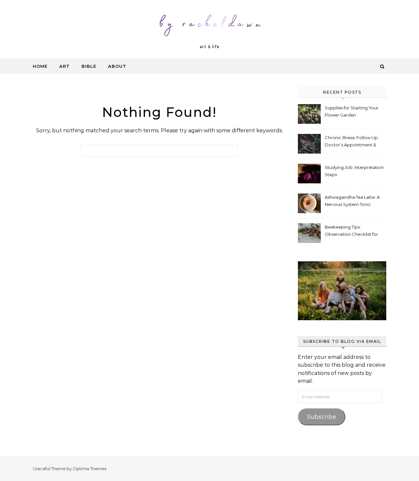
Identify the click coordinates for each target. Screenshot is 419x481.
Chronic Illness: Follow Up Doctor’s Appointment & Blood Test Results (351, 142)
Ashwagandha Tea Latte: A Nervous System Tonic (352, 200)
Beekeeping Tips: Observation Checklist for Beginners (351, 231)
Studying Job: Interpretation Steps (354, 171)
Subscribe (321, 416)
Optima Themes (89, 468)
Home (40, 66)
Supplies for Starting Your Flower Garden (351, 111)
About (117, 66)
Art (64, 66)
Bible (89, 66)
